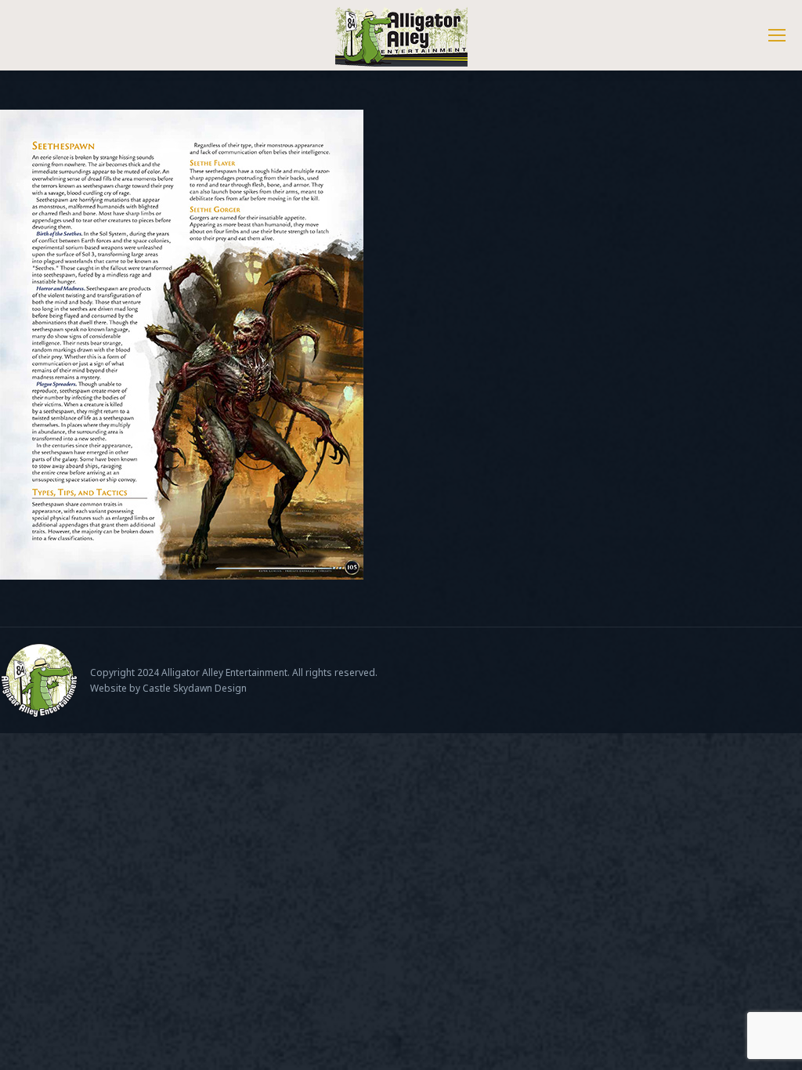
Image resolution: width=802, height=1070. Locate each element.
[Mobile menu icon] (777, 35)
